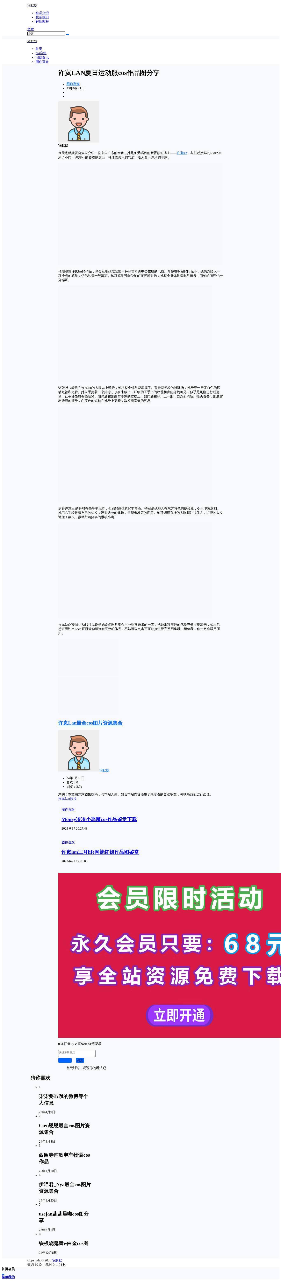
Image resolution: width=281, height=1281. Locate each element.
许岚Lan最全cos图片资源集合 (90, 723)
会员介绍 (42, 13)
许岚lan (182, 153)
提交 (80, 1060)
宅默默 (104, 770)
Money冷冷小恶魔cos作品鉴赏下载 (99, 819)
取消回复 (65, 1060)
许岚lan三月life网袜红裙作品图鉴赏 (100, 852)
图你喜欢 (73, 84)
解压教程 (42, 21)
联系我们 (42, 17)
